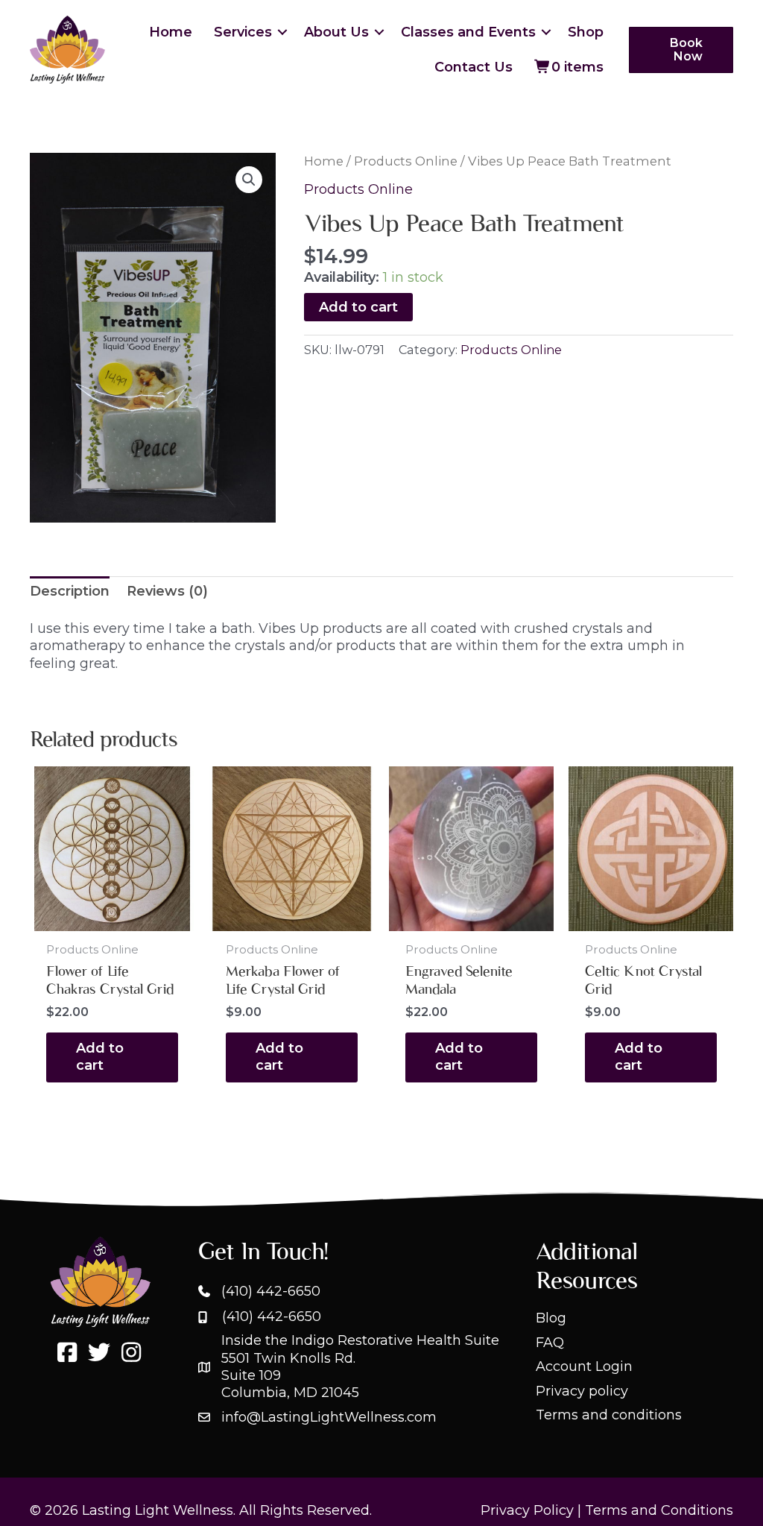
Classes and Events (468, 32)
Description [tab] (70, 591)
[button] (282, 32)
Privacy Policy (527, 1510)
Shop (586, 32)
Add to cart (358, 307)
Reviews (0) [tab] (167, 591)
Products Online (406, 161)
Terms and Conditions (659, 1510)
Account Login (584, 1366)
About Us (336, 32)
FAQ (550, 1342)
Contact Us (473, 67)
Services (243, 32)
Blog (551, 1318)
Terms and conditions (609, 1415)
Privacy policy (582, 1391)
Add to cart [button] (100, 1056)
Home (170, 32)
